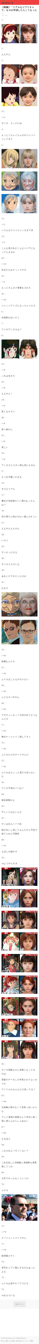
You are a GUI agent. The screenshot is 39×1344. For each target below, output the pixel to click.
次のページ (20, 1304)
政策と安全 (15, 1341)
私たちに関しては (6, 1341)
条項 (20, 1341)
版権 (31, 1341)
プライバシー (26, 1341)
